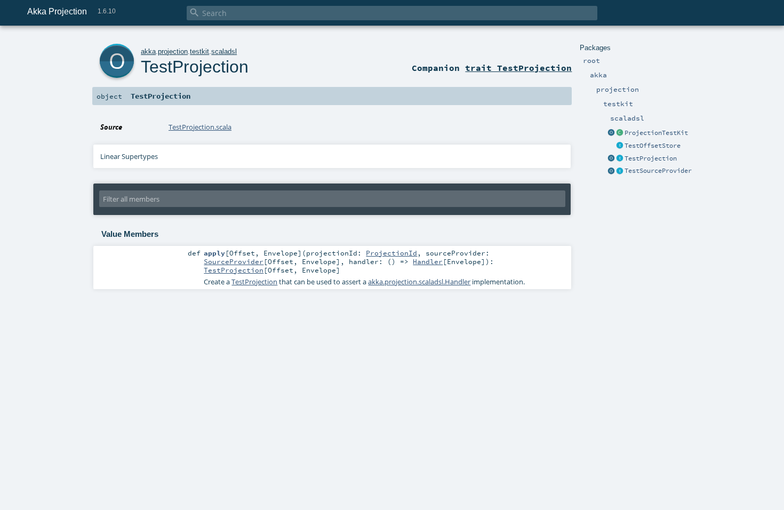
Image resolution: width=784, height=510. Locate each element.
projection (173, 51)
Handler (428, 261)
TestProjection (651, 158)
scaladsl (224, 51)
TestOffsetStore (653, 145)
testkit (199, 51)
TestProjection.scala (200, 127)
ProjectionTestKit (656, 133)
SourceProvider (233, 261)
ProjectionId (391, 253)
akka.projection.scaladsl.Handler (419, 281)
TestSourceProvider (658, 170)
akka (148, 51)
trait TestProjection (518, 67)
